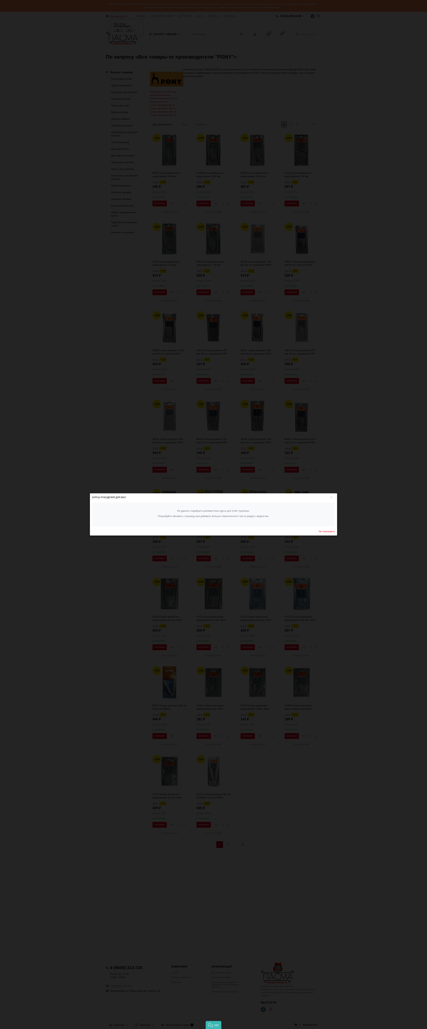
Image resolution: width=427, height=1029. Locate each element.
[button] (213, 1025)
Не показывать (327, 531)
